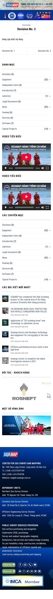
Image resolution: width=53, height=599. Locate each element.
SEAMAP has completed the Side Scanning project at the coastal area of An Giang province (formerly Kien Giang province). (30, 300)
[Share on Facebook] (24, 571)
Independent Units (10, 85)
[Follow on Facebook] (20, 565)
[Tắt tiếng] (42, 168)
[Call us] (30, 565)
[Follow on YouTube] (35, 565)
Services (6, 117)
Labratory (6, 96)
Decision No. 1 (8, 51)
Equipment (6, 79)
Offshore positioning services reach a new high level (29, 348)
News (4, 107)
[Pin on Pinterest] (35, 571)
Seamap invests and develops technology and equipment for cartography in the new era (29, 335)
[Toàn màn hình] (47, 168)
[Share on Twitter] (28, 571)
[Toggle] (50, 79)
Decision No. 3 (44, 51)
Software (6, 123)
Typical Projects (9, 128)
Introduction (7, 90)
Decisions (26, 25)
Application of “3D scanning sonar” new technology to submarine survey (28, 322)
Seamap (5, 112)
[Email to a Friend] (31, 571)
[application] (26, 157)
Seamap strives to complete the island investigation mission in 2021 (28, 360)
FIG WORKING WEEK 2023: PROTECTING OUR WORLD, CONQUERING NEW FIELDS (29, 310)
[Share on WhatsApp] (20, 571)
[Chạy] (5, 168)
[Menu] (4, 4)
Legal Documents (10, 101)
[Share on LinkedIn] (39, 571)
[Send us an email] (25, 565)
